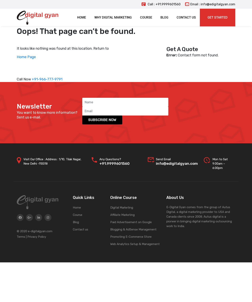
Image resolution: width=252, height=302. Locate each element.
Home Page (26, 57)
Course (77, 215)
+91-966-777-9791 (47, 79)
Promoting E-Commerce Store (131, 237)
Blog (76, 222)
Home (77, 207)
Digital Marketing (121, 207)
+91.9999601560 (114, 163)
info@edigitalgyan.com (177, 163)
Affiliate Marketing (122, 215)
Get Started (218, 17)
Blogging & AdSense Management (133, 229)
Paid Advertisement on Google (131, 222)
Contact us (80, 229)
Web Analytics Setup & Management (135, 244)
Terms (21, 237)
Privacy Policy (36, 237)
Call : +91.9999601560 (164, 4)
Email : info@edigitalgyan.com (212, 4)
